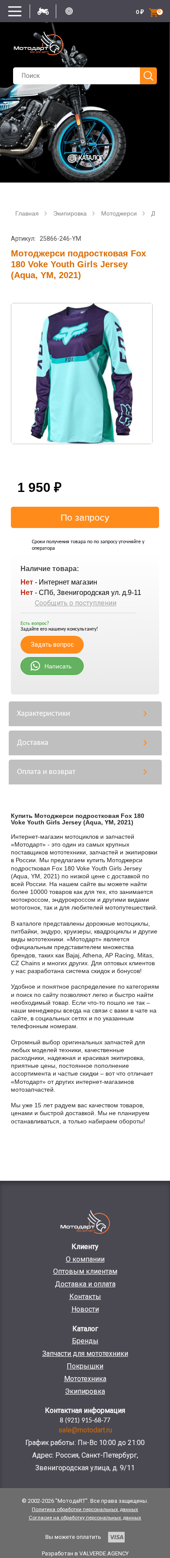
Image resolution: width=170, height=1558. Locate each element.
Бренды (85, 1341)
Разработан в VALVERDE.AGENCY (85, 1553)
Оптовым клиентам (85, 1271)
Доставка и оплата (85, 1284)
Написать (57, 666)
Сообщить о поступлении (75, 603)
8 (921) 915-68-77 (85, 1420)
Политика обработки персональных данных (85, 1509)
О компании (85, 1259)
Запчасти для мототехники (85, 1353)
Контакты (85, 1296)
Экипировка (85, 1391)
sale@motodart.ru (85, 1430)
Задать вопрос (52, 644)
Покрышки (85, 1366)
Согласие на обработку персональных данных (85, 1518)
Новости (85, 1309)
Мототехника (85, 1379)
